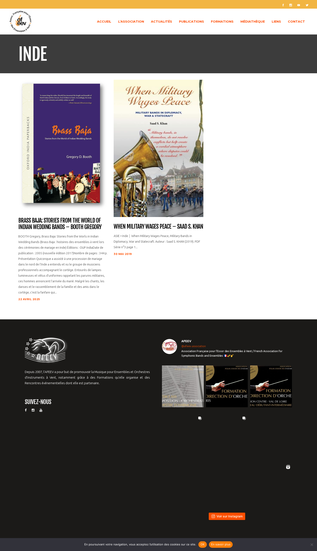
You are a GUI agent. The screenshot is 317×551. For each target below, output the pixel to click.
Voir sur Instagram (230, 516)
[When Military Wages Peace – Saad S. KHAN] (158, 148)
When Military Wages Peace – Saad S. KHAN (158, 226)
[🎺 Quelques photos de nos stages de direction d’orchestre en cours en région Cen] (183, 435)
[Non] (311, 544)
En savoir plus (221, 544)
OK (203, 544)
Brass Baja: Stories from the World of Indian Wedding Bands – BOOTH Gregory (60, 223)
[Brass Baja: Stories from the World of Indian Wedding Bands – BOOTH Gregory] (63, 145)
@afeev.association (193, 346)
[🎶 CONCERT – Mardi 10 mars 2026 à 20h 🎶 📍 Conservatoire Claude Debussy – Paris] (227, 484)
